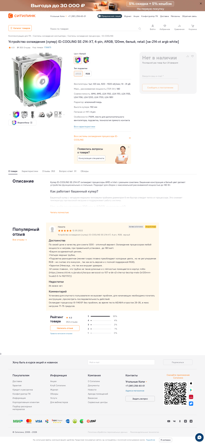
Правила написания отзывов (61, 333)
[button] (152, 27)
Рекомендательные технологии (144, 432)
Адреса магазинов (135, 390)
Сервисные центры (98, 402)
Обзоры (85, 171)
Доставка (17, 381)
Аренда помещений (98, 393)
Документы (93, 385)
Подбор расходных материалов (22, 408)
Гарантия (17, 385)
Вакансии (92, 398)
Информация (19, 398)
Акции (53, 381)
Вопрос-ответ (67, 171)
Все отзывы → (20, 239)
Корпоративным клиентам (26, 402)
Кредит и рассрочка (23, 389)
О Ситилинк (94, 381)
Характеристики (30, 171)
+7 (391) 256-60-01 (135, 385)
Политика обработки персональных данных (107, 432)
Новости (92, 389)
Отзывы (48, 171)
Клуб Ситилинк (58, 385)
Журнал (54, 389)
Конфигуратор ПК (22, 393)
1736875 (47, 47)
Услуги (53, 398)
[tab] (12, 171)
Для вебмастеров (59, 402)
